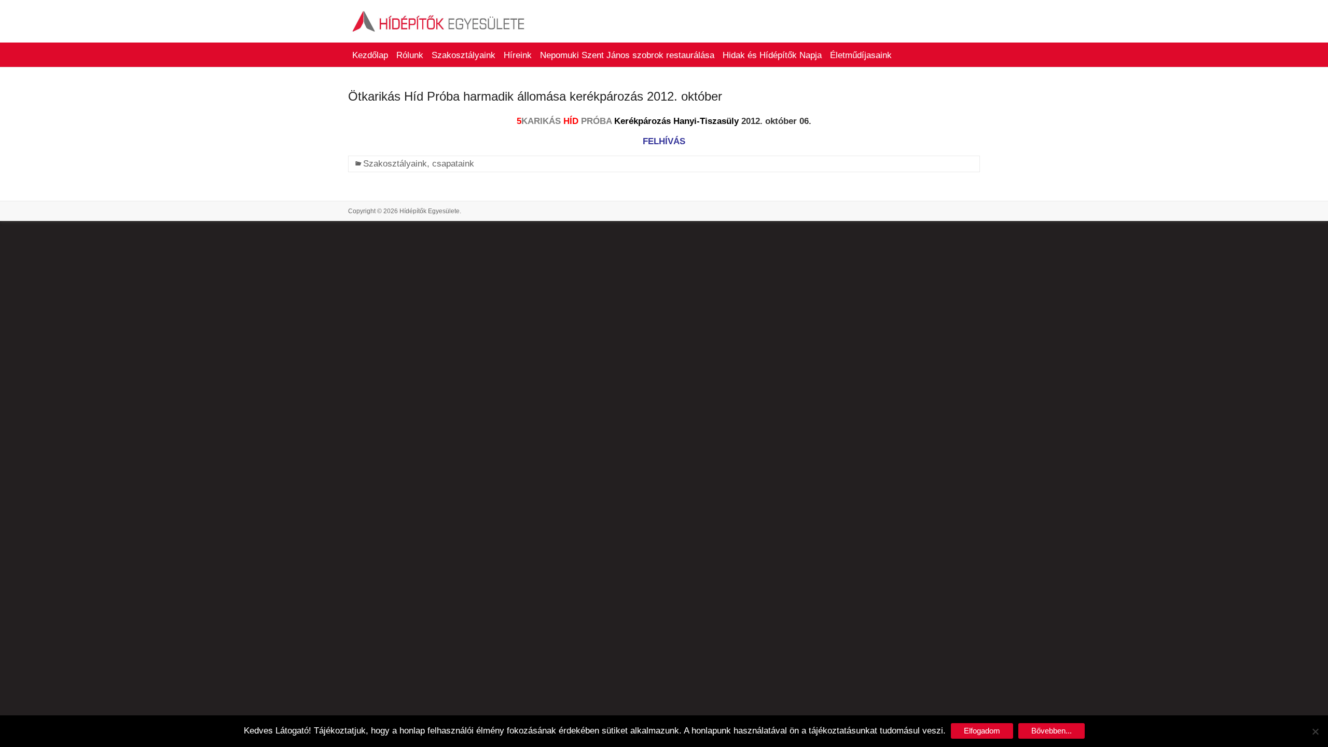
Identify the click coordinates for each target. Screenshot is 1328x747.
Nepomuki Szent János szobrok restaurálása (627, 55)
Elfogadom (982, 730)
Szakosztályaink (463, 55)
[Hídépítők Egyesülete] (439, 13)
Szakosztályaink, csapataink (418, 164)
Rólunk (409, 55)
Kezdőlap (370, 55)
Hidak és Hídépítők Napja (772, 55)
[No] (1315, 731)
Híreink (518, 55)
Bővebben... (1051, 730)
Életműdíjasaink (861, 55)
